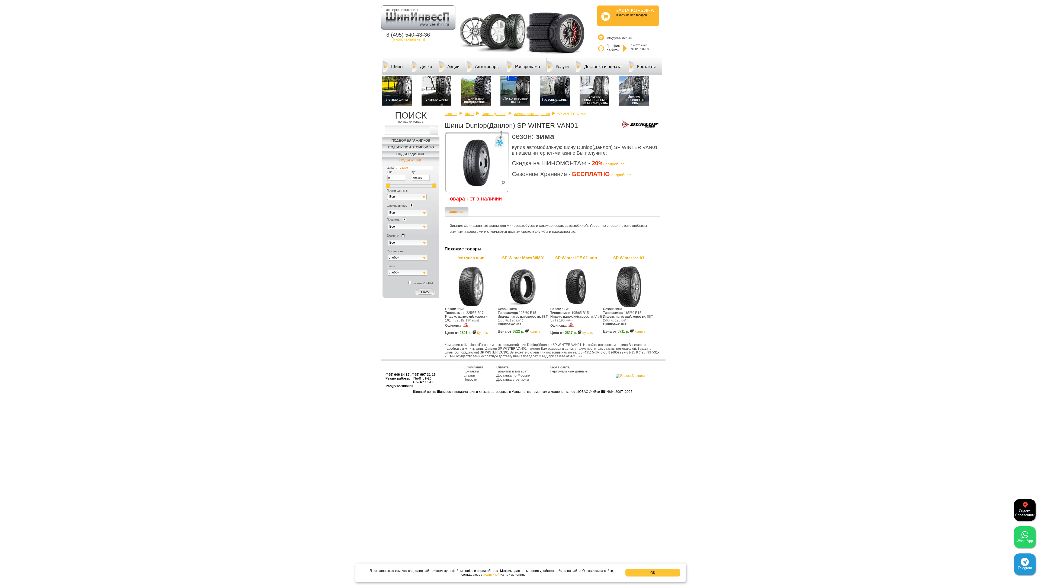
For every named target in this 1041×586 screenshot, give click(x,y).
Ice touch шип (471, 258)
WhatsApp (1025, 541)
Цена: (390, 167)
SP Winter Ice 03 (628, 258)
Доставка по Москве (513, 375)
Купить (482, 333)
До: (414, 172)
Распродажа (527, 66)
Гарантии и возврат (512, 371)
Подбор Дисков (411, 154)
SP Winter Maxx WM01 (523, 258)
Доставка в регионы (512, 379)
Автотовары (487, 66)
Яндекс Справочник (1024, 513)
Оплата (502, 367)
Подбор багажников (410, 140)
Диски (426, 66)
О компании (473, 367)
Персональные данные (568, 371)
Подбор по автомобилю (411, 147)
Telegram (1025, 568)
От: (389, 172)
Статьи (469, 375)
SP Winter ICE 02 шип (576, 258)
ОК (652, 573)
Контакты (646, 66)
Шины (397, 66)
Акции (453, 66)
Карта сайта (560, 367)
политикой (491, 575)
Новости (470, 379)
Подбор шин (411, 160)
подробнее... (616, 164)
